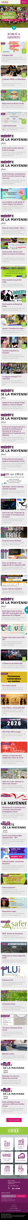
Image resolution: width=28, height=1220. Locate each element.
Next (27, 14)
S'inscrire (21, 1196)
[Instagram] (15, 1188)
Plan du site (14, 1206)
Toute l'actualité (14, 1120)
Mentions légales (14, 1208)
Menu (25, 2)
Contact (14, 1205)
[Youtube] (19, 1188)
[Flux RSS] (9, 1188)
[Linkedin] (17, 1188)
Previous (1, 14)
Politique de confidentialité (14, 1210)
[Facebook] (13, 1188)
